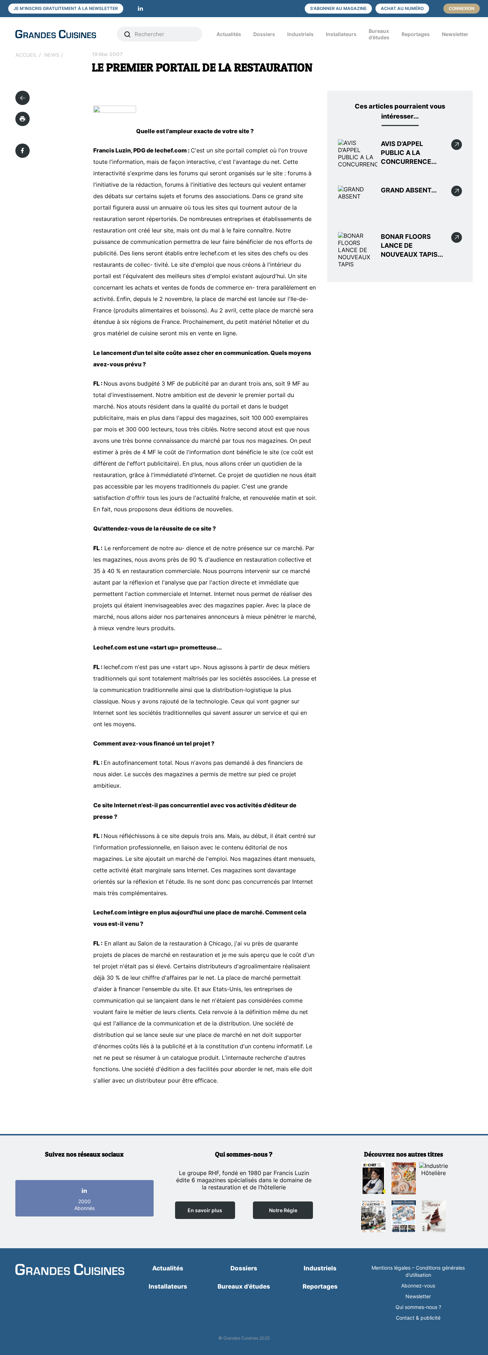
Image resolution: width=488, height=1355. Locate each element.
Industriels (300, 34)
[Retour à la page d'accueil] (69, 1270)
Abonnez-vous (418, 1286)
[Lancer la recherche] (127, 34)
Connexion (461, 8)
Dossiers (264, 34)
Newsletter (455, 34)
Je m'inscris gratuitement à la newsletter (66, 8)
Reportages (416, 34)
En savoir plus (205, 1210)
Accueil (26, 55)
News (51, 55)
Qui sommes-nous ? (418, 1307)
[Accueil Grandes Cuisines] (61, 34)
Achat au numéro (402, 8)
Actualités (228, 34)
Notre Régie (283, 1210)
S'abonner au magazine (338, 8)
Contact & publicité (418, 1318)
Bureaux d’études (379, 34)
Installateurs (341, 34)
